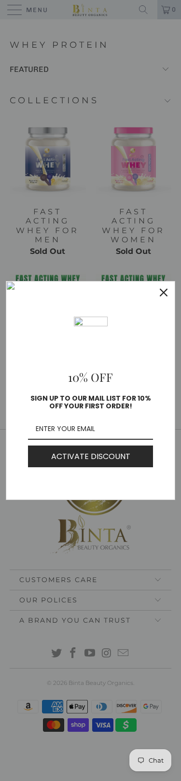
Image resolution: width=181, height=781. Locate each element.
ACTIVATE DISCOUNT (90, 456)
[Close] (163, 292)
